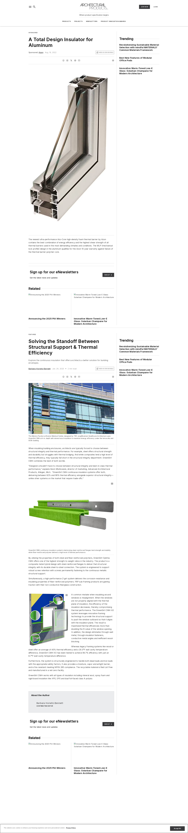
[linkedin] (67, 60)
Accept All (177, 828)
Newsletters (91, 21)
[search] (34, 6)
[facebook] (63, 60)
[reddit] (75, 60)
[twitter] (71, 60)
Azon (41, 52)
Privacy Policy (71, 828)
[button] (30, 6)
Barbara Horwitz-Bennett (39, 369)
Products (66, 21)
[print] (113, 60)
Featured (32, 334)
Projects (78, 21)
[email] (79, 60)
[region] (94, 828)
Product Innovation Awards (113, 21)
